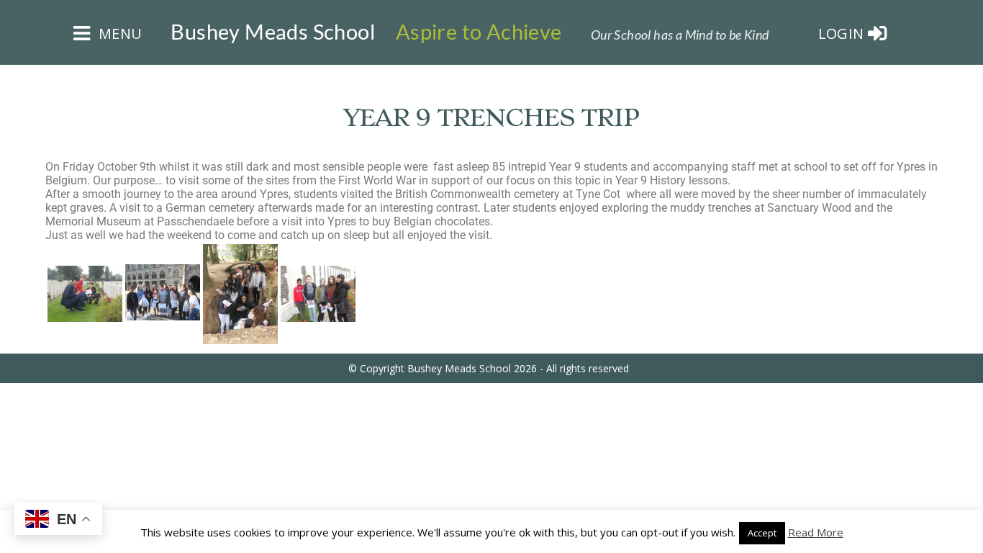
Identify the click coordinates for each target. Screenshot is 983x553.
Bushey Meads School (273, 31)
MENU (118, 33)
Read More (815, 532)
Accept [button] (762, 532)
